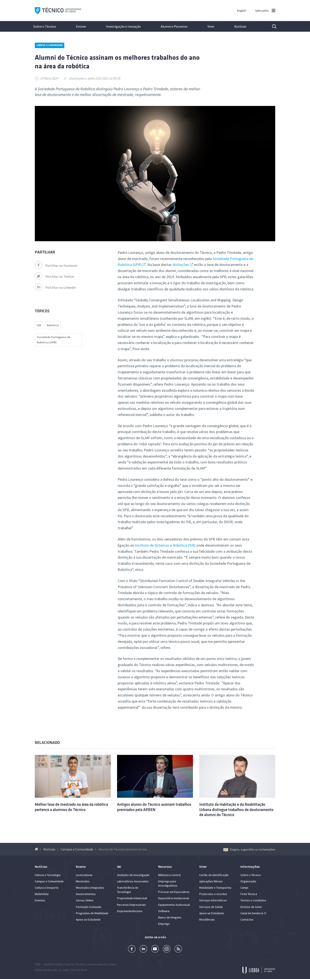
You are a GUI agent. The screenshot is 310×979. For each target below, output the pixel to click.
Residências (207, 919)
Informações (250, 866)
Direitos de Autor (251, 907)
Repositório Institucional (173, 898)
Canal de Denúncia (251, 913)
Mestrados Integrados (90, 888)
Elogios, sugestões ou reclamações (252, 849)
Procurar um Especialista (173, 892)
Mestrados (83, 881)
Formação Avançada (88, 907)
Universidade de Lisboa (101, 964)
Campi (244, 888)
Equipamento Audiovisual (174, 905)
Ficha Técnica (248, 894)
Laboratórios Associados (133, 881)
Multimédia (42, 894)
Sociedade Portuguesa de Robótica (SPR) (53, 339)
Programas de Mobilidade (92, 913)
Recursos (165, 866)
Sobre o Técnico (44, 26)
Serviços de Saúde (211, 907)
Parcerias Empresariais (131, 905)
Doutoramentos (86, 894)
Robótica (53, 325)
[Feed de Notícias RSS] (178, 949)
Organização (248, 881)
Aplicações (262, 10)
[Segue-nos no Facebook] (131, 949)
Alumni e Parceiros (174, 26)
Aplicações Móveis (211, 881)
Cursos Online (84, 900)
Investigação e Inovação (123, 26)
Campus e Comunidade (49, 45)
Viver (211, 26)
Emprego (164, 924)
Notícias (240, 26)
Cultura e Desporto (47, 888)
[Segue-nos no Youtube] (155, 949)
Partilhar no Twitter (59, 276)
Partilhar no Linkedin (60, 287)
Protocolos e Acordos (213, 894)
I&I (119, 866)
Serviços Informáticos (213, 900)
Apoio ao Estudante (88, 919)
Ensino (81, 26)
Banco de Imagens (169, 917)
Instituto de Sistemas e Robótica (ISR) (165, 545)
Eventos (40, 900)
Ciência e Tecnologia (48, 875)
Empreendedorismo (129, 911)
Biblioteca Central (169, 875)
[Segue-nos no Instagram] (166, 949)
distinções (181, 264)
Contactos (246, 919)
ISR (39, 325)
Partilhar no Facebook (61, 265)
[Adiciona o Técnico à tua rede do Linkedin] (143, 949)
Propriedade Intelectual (132, 898)
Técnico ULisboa (58, 10)
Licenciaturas (84, 875)
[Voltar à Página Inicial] (37, 849)
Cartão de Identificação (214, 875)
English (241, 10)
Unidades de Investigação (133, 875)
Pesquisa (271, 26)
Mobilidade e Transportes (215, 888)
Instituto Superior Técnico (69, 964)
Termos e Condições (253, 900)
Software (164, 911)
